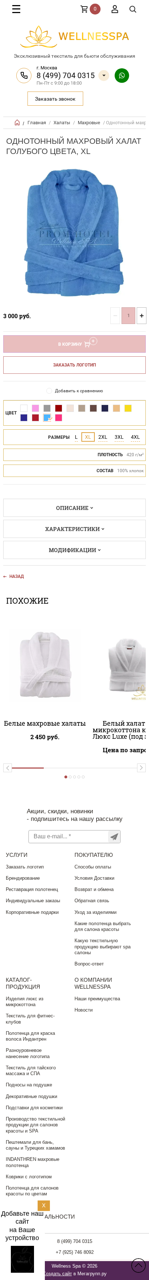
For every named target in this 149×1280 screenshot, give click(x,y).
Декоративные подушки (31, 1096)
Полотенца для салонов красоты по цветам (32, 1190)
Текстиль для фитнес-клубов (30, 1018)
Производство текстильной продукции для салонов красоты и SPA (35, 1125)
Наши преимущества (97, 998)
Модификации (72, 550)
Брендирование (23, 878)
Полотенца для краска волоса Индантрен (30, 1036)
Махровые (89, 122)
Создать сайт (57, 1273)
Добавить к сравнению (79, 390)
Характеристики (72, 528)
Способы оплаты (92, 867)
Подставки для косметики (34, 1107)
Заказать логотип (74, 365)
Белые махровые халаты (45, 723)
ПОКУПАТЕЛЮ (93, 855)
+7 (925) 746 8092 (75, 1252)
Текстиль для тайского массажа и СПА (31, 1070)
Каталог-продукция (23, 983)
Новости (83, 1010)
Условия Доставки (94, 878)
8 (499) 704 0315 (66, 75)
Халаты (62, 122)
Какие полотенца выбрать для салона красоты (102, 926)
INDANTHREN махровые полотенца (32, 1162)
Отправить (114, 837)
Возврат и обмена (94, 889)
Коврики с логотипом (29, 1176)
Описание (72, 507)
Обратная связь (91, 900)
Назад (16, 576)
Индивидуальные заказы (33, 900)
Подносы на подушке (29, 1084)
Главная (36, 122)
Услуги (16, 855)
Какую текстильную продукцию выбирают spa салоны (102, 946)
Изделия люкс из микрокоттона (24, 1001)
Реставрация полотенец (32, 889)
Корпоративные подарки (32, 912)
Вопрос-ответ (89, 964)
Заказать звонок (55, 99)
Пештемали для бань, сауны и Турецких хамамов (35, 1145)
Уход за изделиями (95, 912)
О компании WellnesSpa (93, 983)
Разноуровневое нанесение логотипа (28, 1053)
